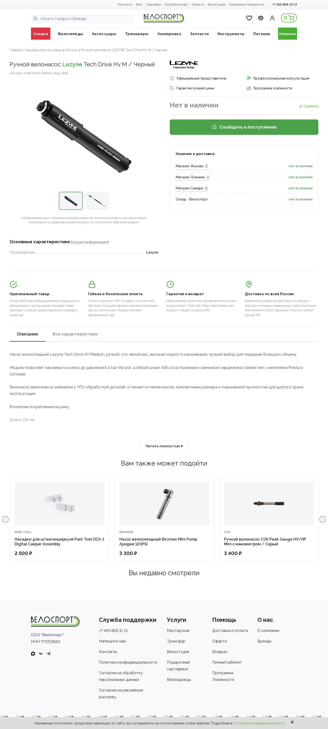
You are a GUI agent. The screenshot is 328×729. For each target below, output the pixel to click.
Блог (139, 4)
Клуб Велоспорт (176, 4)
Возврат (220, 651)
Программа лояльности (272, 88)
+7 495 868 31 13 (284, 4)
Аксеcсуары (51, 50)
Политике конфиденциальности (259, 723)
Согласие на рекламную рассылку (121, 693)
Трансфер (153, 4)
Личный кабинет (227, 662)
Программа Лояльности (246, 4)
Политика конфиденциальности (128, 662)
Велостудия (216, 4)
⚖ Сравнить (308, 106)
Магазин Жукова (189, 166)
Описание (27, 333)
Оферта (219, 641)
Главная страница (24, 50)
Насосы (71, 50)
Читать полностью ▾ (164, 446)
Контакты (125, 4)
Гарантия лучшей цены (195, 88)
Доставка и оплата (230, 630)
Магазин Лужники (190, 177)
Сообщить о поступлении (248, 127)
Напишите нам (112, 641)
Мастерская (178, 630)
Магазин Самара (189, 188)
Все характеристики (75, 333)
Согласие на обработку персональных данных (121, 676)
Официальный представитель (201, 78)
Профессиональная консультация (281, 78)
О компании (268, 630)
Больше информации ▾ (90, 242)
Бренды (264, 641)
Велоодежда (179, 679)
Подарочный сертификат (178, 665)
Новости (198, 4)
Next (323, 519)
